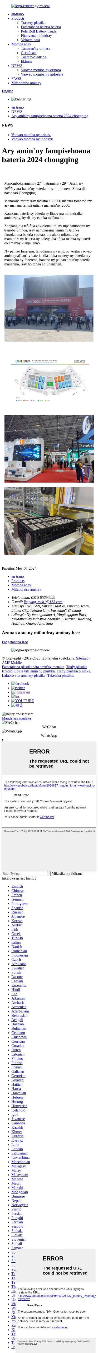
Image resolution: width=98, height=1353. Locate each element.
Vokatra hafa (30, 40)
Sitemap (82, 658)
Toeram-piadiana (33, 57)
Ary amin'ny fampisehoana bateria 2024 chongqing (49, 116)
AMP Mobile (12, 662)
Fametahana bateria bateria (41, 27)
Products (17, 18)
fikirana (26, 61)
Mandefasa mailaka (16, 718)
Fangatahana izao (15, 642)
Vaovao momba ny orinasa (41, 70)
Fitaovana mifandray (36, 35)
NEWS (16, 66)
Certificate (28, 53)
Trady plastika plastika (73, 671)
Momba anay (21, 44)
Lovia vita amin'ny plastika (34, 671)
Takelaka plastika (60, 675)
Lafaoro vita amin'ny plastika (23, 675)
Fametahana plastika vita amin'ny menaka (33, 667)
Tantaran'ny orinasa (35, 48)
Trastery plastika (33, 23)
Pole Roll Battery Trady (39, 31)
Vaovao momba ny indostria (42, 74)
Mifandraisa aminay (26, 83)
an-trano (17, 14)
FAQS (16, 79)
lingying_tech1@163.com (43, 602)
